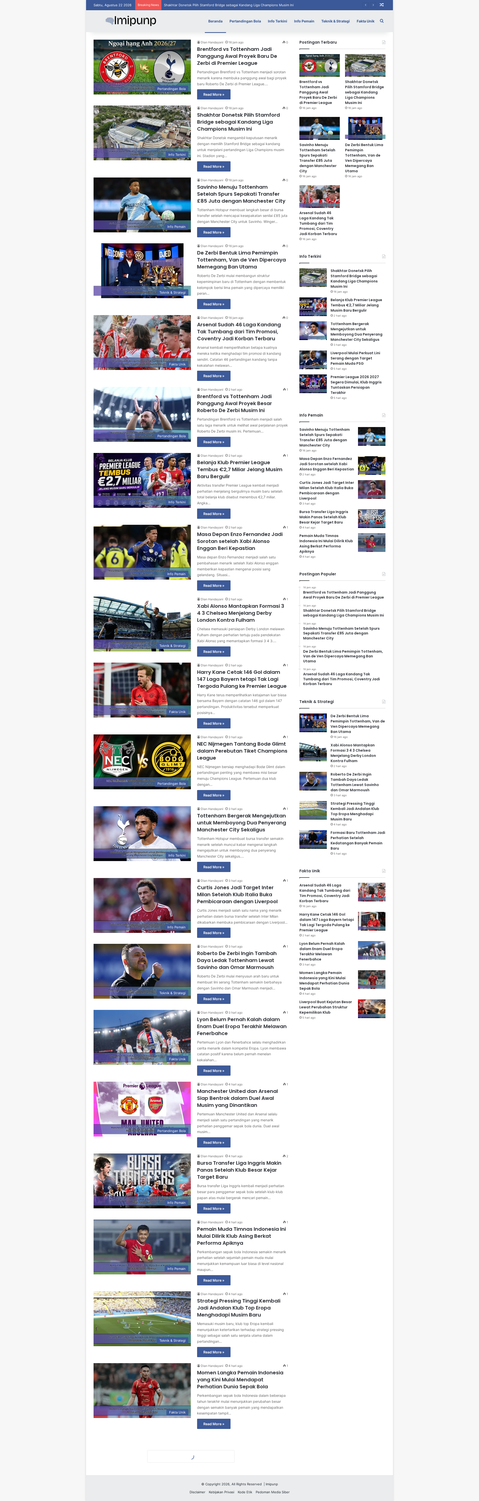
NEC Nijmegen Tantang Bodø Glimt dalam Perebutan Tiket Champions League (242, 750)
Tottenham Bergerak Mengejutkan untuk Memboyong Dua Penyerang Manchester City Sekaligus (241, 822)
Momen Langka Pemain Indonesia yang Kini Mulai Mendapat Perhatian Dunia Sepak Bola (240, 1379)
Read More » (213, 94)
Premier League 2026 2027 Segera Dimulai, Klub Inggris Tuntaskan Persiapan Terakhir (356, 384)
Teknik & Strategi (335, 21)
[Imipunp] (131, 21)
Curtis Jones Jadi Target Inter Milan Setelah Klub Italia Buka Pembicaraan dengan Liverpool (237, 894)
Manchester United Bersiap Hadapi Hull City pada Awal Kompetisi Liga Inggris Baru (241, 1451)
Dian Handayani (212, 42)
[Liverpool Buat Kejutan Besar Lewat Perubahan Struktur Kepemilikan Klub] (371, 1008)
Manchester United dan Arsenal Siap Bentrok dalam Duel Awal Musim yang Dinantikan (237, 1098)
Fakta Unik (365, 21)
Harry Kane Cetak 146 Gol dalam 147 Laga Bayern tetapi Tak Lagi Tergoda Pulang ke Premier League (242, 679)
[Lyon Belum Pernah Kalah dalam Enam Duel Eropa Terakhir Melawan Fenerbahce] (371, 950)
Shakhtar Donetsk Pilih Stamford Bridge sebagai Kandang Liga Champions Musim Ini (238, 121)
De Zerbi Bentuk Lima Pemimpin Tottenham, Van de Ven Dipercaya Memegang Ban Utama (241, 259)
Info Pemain (304, 21)
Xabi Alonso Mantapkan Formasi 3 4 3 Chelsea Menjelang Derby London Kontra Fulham (240, 613)
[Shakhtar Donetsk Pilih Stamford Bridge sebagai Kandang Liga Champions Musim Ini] (365, 65)
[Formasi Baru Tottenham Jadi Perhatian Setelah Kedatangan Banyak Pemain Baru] (313, 839)
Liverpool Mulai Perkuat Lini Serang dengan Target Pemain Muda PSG (355, 358)
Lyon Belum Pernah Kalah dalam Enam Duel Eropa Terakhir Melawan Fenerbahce (242, 1026)
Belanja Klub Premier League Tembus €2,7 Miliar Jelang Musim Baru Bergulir (239, 469)
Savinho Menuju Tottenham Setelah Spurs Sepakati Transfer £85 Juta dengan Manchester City (238, 5)
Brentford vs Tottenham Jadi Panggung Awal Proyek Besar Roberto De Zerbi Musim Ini (234, 403)
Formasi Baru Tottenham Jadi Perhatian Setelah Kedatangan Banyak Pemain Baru (358, 840)
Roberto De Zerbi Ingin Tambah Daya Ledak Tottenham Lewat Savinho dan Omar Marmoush (237, 960)
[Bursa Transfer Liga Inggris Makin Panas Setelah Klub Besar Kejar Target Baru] (371, 518)
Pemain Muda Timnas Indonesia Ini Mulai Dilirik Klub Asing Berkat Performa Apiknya (241, 1236)
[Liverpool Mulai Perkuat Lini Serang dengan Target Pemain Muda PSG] (313, 360)
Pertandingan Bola (245, 21)
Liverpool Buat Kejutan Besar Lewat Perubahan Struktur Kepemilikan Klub (325, 1007)
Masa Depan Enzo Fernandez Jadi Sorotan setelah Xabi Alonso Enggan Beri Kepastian (240, 541)
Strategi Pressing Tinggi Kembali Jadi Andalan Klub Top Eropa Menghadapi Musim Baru (238, 1307)
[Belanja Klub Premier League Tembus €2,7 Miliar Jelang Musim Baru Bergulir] (313, 306)
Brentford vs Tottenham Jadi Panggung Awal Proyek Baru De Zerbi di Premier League (237, 56)
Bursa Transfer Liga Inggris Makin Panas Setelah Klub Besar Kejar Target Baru (239, 1169)
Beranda (215, 21)
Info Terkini (277, 21)
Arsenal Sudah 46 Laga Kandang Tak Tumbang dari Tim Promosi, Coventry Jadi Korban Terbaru (239, 331)
